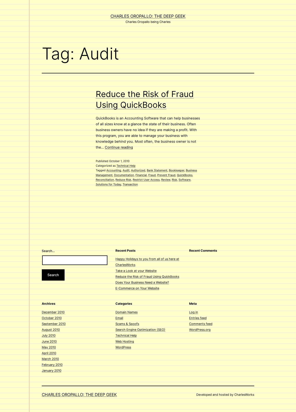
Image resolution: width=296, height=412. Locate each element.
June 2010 (49, 341)
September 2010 (54, 324)
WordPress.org (200, 329)
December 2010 (53, 312)
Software (184, 179)
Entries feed (198, 318)
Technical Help (125, 165)
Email (119, 318)
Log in (193, 312)
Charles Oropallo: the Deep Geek (148, 16)
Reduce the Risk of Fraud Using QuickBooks (147, 276)
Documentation (124, 175)
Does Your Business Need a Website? (142, 282)
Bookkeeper (176, 170)
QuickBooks (184, 175)
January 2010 (51, 370)
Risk (174, 179)
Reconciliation (105, 179)
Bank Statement (157, 170)
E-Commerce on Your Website (137, 288)
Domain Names (126, 312)
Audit (126, 170)
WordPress (123, 347)
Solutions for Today (108, 184)
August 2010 (51, 329)
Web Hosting (124, 341)
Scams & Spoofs (127, 324)
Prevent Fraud (166, 175)
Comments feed (200, 324)
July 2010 (49, 335)
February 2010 (52, 364)
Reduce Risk (123, 179)
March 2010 (50, 359)
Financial (141, 175)
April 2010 (49, 353)
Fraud (152, 175)
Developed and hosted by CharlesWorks (225, 394)
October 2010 (52, 318)
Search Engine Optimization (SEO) (140, 329)
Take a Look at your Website (136, 271)
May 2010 (49, 347)
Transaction (130, 184)
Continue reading (119, 147)
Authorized (138, 170)
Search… (48, 251)
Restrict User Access (146, 179)
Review (165, 179)
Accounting (113, 170)
